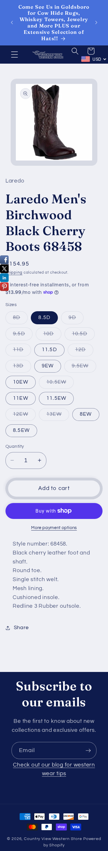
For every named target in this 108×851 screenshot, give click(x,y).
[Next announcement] (96, 22)
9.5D (23, 335)
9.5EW (84, 368)
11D (22, 351)
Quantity (14, 446)
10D (52, 335)
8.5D (44, 317)
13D (22, 368)
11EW (20, 398)
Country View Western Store (53, 839)
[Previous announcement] (11, 22)
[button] (14, 54)
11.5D (49, 349)
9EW (48, 366)
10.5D (83, 335)
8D (20, 319)
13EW (57, 416)
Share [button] (21, 627)
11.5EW (56, 398)
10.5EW (60, 384)
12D (84, 351)
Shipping (13, 273)
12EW (24, 416)
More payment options (54, 528)
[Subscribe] (88, 750)
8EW (86, 414)
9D (76, 319)
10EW (20, 382)
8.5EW (21, 430)
